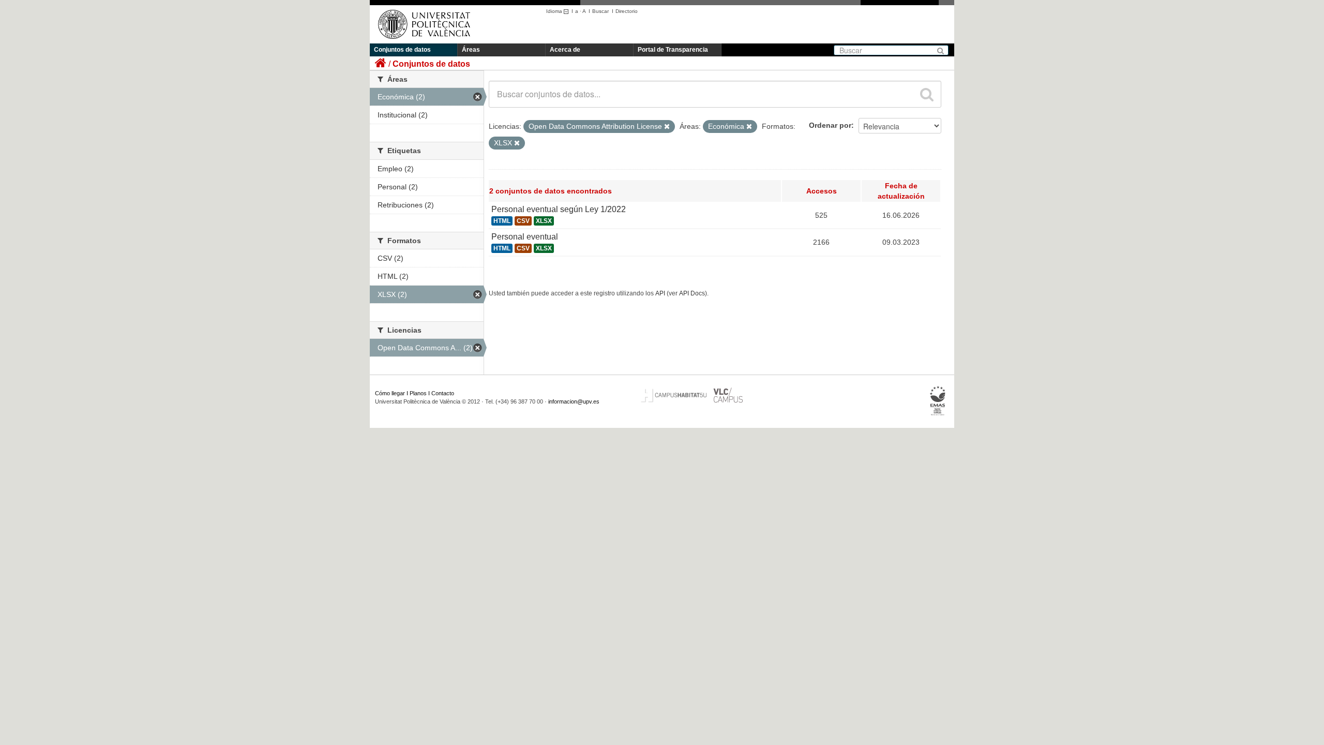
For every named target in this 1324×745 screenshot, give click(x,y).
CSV (523, 221)
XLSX (544, 221)
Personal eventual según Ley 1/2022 (558, 209)
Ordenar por (830, 125)
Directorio (626, 11)
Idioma (555, 11)
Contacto (442, 393)
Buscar (600, 11)
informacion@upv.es (573, 401)
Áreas (471, 49)
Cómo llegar (390, 393)
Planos (418, 393)
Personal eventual (524, 236)
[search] (927, 94)
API (660, 293)
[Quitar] (667, 127)
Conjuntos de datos (402, 49)
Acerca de (565, 49)
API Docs (692, 293)
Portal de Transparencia (673, 49)
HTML (501, 221)
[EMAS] (937, 401)
